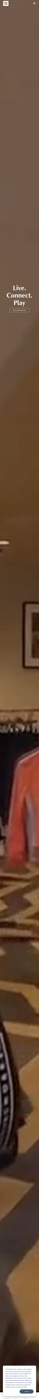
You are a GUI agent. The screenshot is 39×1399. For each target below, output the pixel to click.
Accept (26, 1391)
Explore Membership (19, 310)
